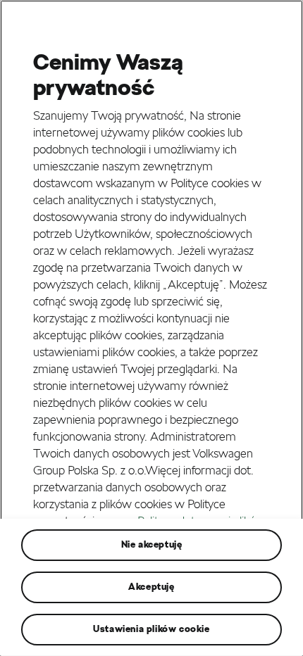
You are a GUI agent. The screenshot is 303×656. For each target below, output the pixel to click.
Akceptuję (151, 587)
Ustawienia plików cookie (151, 629)
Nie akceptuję (152, 544)
